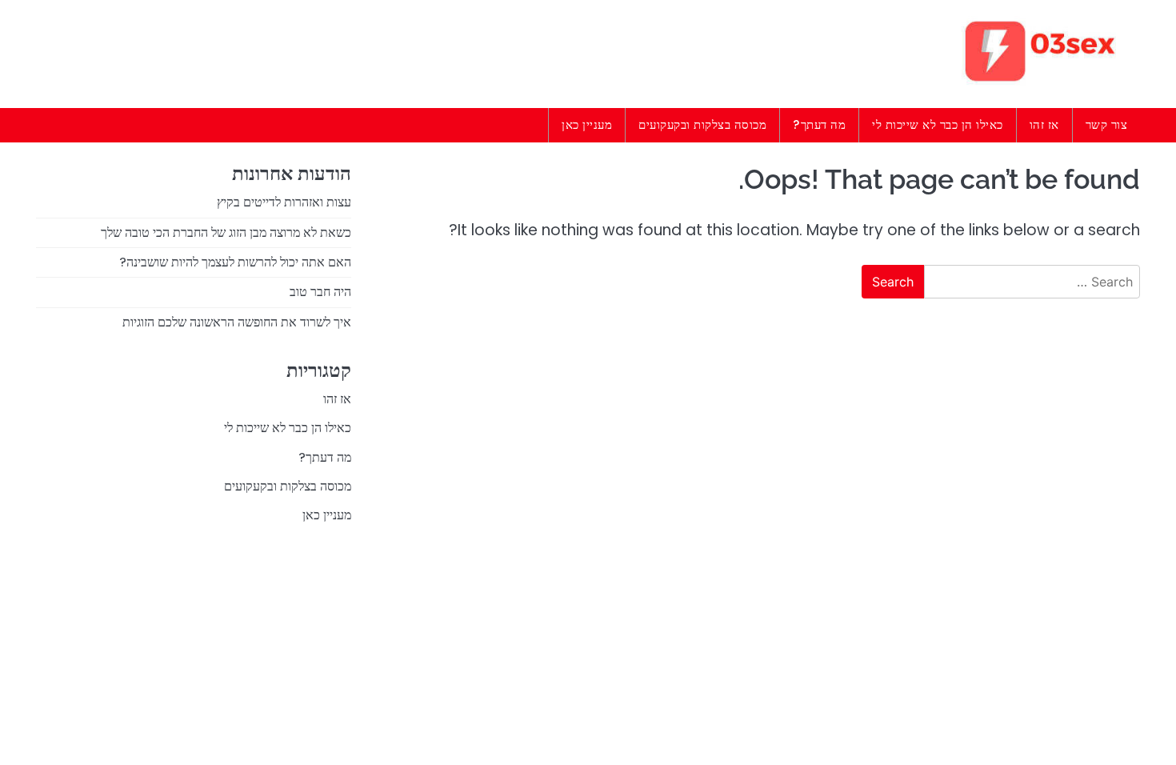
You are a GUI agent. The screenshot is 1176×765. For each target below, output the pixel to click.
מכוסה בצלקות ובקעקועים (702, 124)
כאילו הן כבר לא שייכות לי (937, 124)
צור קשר (1107, 124)
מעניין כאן (587, 124)
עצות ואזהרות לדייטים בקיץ (284, 202)
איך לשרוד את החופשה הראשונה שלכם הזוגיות (236, 322)
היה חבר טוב (320, 291)
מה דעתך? (819, 124)
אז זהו (1044, 124)
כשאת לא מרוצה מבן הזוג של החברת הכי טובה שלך (226, 232)
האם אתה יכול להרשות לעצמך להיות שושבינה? (235, 262)
